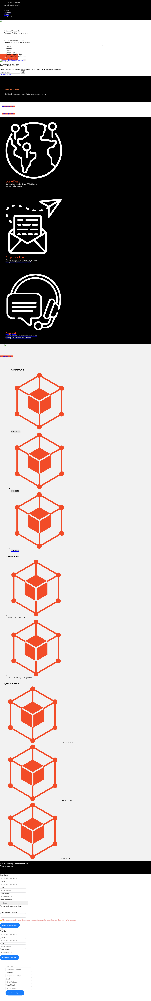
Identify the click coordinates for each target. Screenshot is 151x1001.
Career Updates (7, 113)
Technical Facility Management (16, 33)
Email (2, 887)
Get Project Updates (9, 957)
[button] (51, 37)
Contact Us (10, 52)
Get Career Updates (15, 993)
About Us (9, 48)
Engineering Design (14, 54)
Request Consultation (9, 925)
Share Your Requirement (8, 912)
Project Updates (7, 106)
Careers (9, 50)
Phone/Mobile (5, 893)
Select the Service (6, 900)
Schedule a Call (5, 356)
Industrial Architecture (12, 31)
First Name (4, 875)
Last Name (4, 881)
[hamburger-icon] (102, 45)
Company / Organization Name (11, 906)
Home (8, 46)
